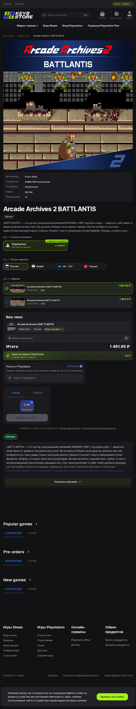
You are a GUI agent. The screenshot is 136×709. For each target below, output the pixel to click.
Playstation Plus (80, 639)
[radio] (35, 245)
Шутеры (42, 650)
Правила (53, 675)
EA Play (75, 644)
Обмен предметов (114, 629)
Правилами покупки (70, 428)
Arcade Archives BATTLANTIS (43, 300)
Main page (8, 36)
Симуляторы (11, 650)
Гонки (40, 645)
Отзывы (7, 4)
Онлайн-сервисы (78, 629)
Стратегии (10, 655)
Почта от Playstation (18, 366)
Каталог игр (23, 36)
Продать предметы (117, 644)
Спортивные (45, 640)
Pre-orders (13, 551)
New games (14, 579)
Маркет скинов (26, 26)
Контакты (20, 4)
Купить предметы (116, 639)
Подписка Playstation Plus (103, 26)
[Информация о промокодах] (126, 338)
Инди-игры (10, 635)
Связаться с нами (13, 675)
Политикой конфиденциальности (99, 428)
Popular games (17, 524)
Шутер (8, 216)
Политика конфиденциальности (81, 675)
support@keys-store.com (118, 675)
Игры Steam (50, 26)
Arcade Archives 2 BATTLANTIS (44, 286)
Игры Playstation (73, 26)
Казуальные (10, 645)
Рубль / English (122, 4)
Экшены (8, 640)
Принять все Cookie (112, 696)
